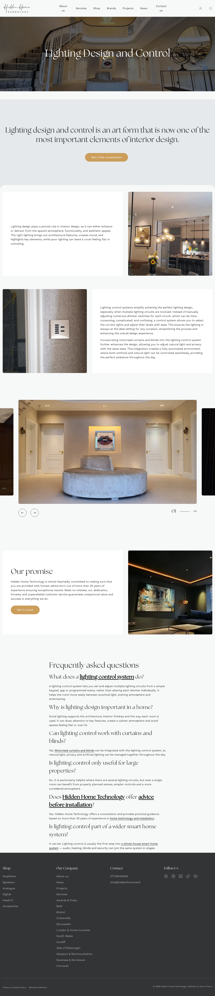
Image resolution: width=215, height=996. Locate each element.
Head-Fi (8, 900)
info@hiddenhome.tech (125, 882)
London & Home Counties (73, 930)
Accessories (10, 906)
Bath (59, 906)
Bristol (60, 912)
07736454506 (119, 876)
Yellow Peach (205, 986)
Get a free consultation (106, 157)
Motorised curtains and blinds (74, 750)
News (143, 8)
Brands (111, 8)
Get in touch (25, 609)
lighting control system (107, 677)
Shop (96, 8)
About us (63, 8)
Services (81, 8)
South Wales (64, 936)
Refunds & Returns (38, 987)
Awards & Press (66, 900)
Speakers (9, 882)
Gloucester (63, 924)
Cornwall (62, 965)
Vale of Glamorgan (68, 948)
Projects (128, 8)
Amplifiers (9, 876)
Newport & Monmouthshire (74, 954)
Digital (7, 894)
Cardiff (60, 942)
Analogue (9, 888)
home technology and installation (132, 818)
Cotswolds (63, 918)
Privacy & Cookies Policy (14, 987)
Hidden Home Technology (93, 797)
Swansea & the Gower (70, 960)
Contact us (161, 8)
